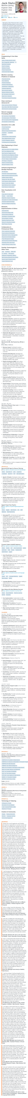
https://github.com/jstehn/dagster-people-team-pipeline (13, 507)
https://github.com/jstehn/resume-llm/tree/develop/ (14, 469)
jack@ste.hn (6, 16)
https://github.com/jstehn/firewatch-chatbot (12, 546)
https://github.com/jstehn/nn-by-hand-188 (12, 591)
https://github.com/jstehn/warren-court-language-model (13, 573)
